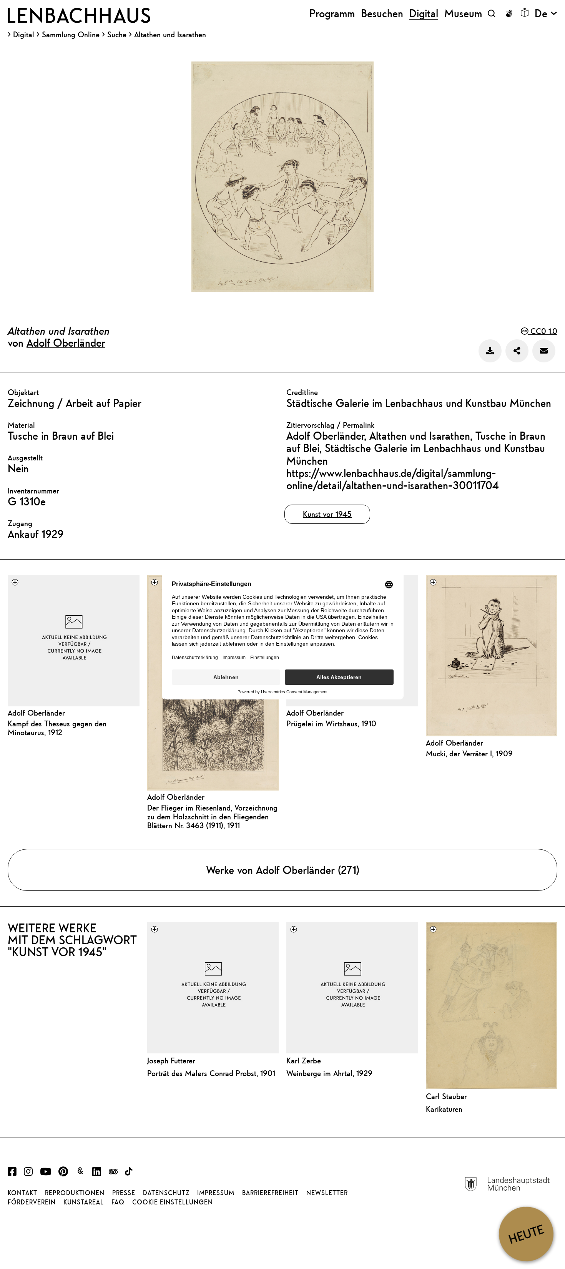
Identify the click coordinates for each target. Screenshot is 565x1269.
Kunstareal (83, 1202)
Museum (463, 13)
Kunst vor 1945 (327, 514)
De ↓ (546, 13)
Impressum (215, 1192)
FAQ (118, 1202)
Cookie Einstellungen (172, 1202)
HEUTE (526, 1233)
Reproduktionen (75, 1192)
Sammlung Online (71, 34)
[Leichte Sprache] (524, 12)
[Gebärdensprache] (509, 13)
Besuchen (382, 13)
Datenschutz (166, 1192)
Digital (23, 34)
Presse (123, 1192)
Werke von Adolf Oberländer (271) (282, 869)
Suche (116, 34)
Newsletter (327, 1192)
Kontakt (22, 1192)
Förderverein (32, 1202)
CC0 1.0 (542, 331)
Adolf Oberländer (66, 342)
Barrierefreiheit (270, 1192)
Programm (332, 13)
